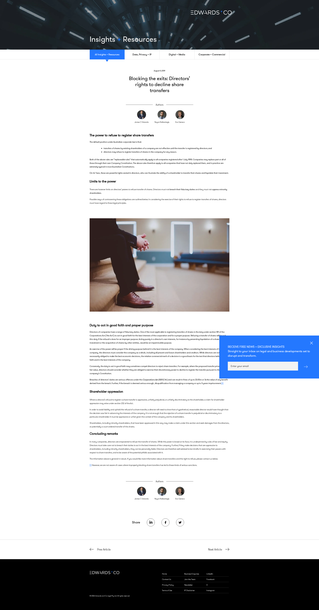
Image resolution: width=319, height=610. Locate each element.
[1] (222, 383)
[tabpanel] (159, 265)
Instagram (210, 590)
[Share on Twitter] (180, 522)
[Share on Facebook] (165, 522)
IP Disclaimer (189, 590)
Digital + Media (177, 54)
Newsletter (188, 585)
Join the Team (190, 579)
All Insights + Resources (107, 54)
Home (164, 573)
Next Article (215, 549)
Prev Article (104, 549)
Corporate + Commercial (212, 54)
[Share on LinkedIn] (151, 522)
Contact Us (166, 579)
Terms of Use (167, 590)
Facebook (210, 579)
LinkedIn (209, 573)
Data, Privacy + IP (141, 54)
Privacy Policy (168, 585)
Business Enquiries (191, 573)
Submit (306, 366)
